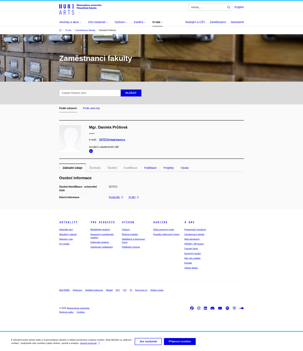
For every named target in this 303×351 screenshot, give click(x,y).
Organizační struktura (195, 229)
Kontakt (188, 263)
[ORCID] (91, 151)
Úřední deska (191, 268)
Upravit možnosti (88, 343)
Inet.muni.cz (141, 290)
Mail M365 (64, 290)
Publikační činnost (131, 247)
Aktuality (68, 222)
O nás (189, 222)
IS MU (132, 197)
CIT (125, 290)
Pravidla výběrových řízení (166, 234)
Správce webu (66, 312)
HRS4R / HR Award (194, 244)
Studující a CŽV (195, 22)
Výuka (185, 167)
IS (131, 290)
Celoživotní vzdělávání (101, 247)
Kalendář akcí (66, 229)
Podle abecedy (91, 108)
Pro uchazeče (102, 222)
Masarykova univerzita (78, 308)
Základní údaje (72, 167)
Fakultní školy (191, 248)
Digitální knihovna (94, 290)
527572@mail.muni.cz (112, 139)
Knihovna (77, 290)
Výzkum (128, 222)
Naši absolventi (191, 239)
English (239, 7)
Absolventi (237, 22)
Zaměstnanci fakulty (194, 234)
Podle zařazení (68, 108)
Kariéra (160, 222)
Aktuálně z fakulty (68, 234)
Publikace (150, 167)
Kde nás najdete (192, 258)
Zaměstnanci (218, 22)
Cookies (81, 312)
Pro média (64, 244)
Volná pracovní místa (163, 229)
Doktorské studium (99, 242)
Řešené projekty (130, 234)
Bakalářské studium (100, 229)
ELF (118, 290)
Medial (109, 290)
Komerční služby (192, 253)
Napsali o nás (66, 239)
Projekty (168, 167)
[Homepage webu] (80, 9)
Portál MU (114, 197)
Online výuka (156, 290)
